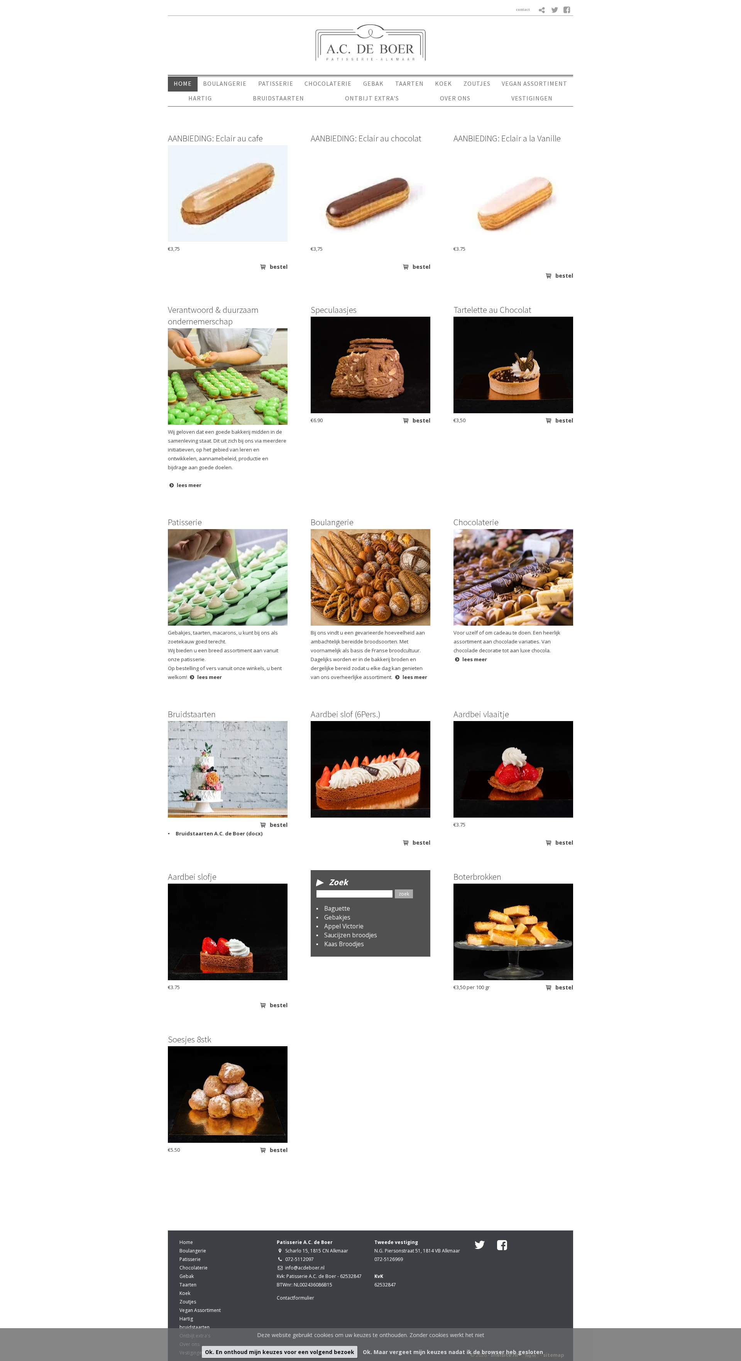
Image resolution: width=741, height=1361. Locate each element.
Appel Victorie (344, 926)
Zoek (338, 882)
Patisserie (185, 522)
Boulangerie (332, 522)
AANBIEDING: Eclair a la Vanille (507, 138)
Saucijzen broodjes (350, 935)
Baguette (337, 908)
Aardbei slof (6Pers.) (346, 714)
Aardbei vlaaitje (481, 714)
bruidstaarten (194, 1327)
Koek (184, 1293)
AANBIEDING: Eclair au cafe (215, 138)
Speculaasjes (334, 309)
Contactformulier (295, 1298)
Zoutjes (187, 1301)
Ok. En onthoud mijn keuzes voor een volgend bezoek (279, 1352)
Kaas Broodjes (344, 944)
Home (186, 1242)
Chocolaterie (476, 522)
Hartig (186, 1318)
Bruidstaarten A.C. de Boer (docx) (219, 833)
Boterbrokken (477, 876)
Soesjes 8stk (189, 1039)
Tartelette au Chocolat (492, 309)
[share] (542, 10)
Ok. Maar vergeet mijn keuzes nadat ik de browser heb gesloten (453, 1352)
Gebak (186, 1276)
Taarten (187, 1284)
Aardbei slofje (192, 876)
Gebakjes (337, 917)
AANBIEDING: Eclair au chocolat (366, 138)
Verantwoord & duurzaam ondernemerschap (213, 315)
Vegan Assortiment (200, 1310)
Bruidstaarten (192, 714)
